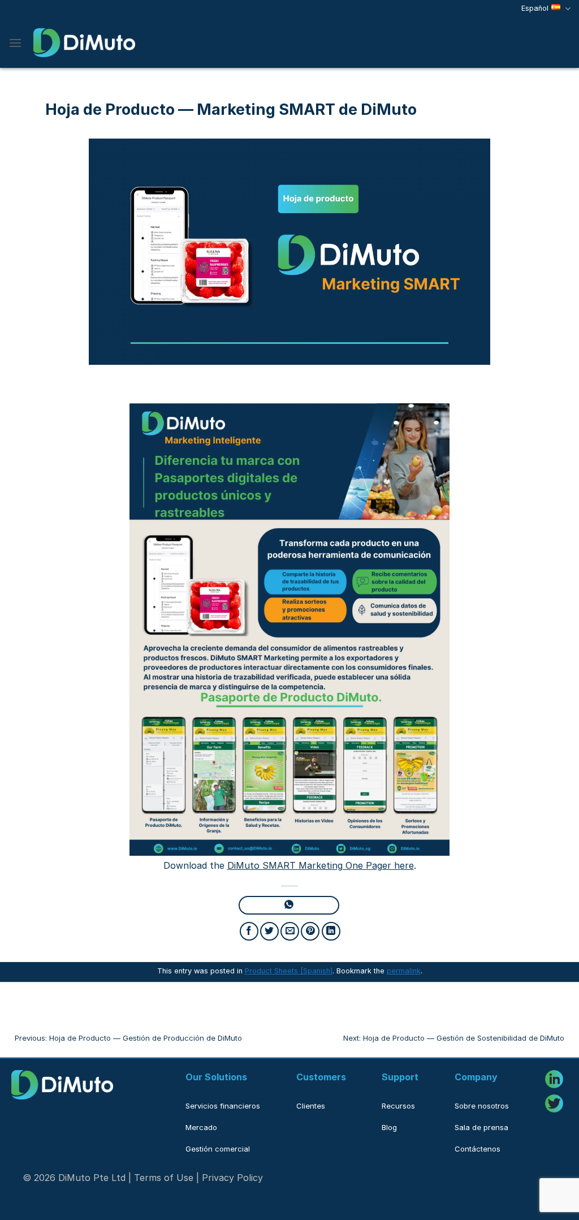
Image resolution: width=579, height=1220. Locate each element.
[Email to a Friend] (289, 931)
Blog (389, 1127)
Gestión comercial (217, 1148)
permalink (404, 971)
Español (534, 8)
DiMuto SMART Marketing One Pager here (320, 865)
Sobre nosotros (482, 1105)
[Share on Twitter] (269, 931)
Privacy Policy (232, 1177)
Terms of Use (163, 1177)
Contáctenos (477, 1148)
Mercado (201, 1127)
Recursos (398, 1105)
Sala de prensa (481, 1127)
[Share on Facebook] (249, 931)
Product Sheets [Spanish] (288, 971)
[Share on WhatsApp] (289, 905)
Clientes (310, 1105)
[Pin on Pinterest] (310, 931)
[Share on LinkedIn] (331, 931)
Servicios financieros (222, 1105)
